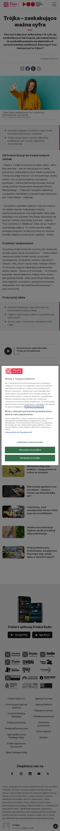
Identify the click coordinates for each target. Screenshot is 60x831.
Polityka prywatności (34, 407)
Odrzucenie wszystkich (30, 450)
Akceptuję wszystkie (30, 458)
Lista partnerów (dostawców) (18, 432)
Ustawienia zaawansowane (30, 442)
